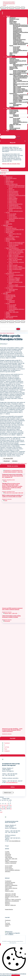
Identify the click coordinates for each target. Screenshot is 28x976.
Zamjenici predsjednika (11, 885)
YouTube (6, 747)
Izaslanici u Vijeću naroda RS (13, 899)
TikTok (7, 926)
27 (6, 808)
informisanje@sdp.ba (11, 782)
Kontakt (7, 860)
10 (0, 805)
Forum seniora (9, 868)
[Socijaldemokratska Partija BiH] (3, 10)
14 (7, 805)
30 (10, 808)
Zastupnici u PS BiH (10, 893)
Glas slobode (8, 857)
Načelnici (7, 903)
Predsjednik (8, 881)
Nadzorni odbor (9, 891)
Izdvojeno (14, 461)
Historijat (7, 853)
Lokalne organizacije (10, 863)
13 (5, 805)
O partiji (7, 851)
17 (0, 807)
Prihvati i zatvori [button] (15, 975)
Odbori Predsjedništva (11, 861)
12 (4, 805)
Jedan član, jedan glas (11, 858)
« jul (1, 812)
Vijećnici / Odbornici (10, 905)
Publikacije (8, 856)
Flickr (5, 749)
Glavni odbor (8, 886)
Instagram (7, 751)
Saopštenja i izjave (11, 479)
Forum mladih (8, 865)
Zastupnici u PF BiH (10, 895)
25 (2, 808)
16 (10, 805)
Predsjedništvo (9, 884)
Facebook (7, 743)
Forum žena (8, 867)
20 (6, 807)
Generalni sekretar (10, 882)
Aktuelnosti (6, 461)
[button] (3, 8)
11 (2, 805)
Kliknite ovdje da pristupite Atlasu (11, 163)
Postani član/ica (9, 909)
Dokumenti (8, 854)
